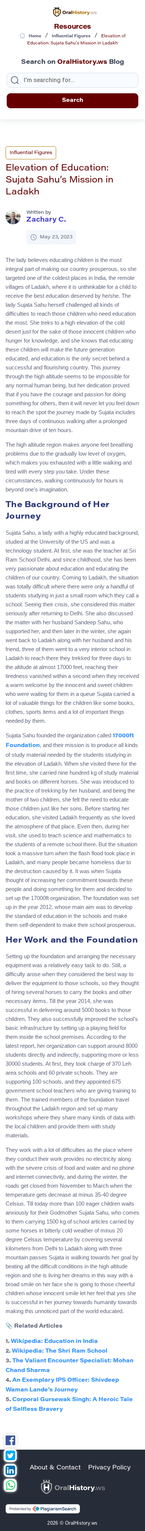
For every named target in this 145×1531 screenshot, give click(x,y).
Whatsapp (10, 1486)
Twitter (10, 1456)
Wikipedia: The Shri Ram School (59, 1351)
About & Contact (55, 1468)
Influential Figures (31, 152)
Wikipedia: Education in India (54, 1341)
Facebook (10, 1441)
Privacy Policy (109, 1468)
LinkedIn (10, 1471)
